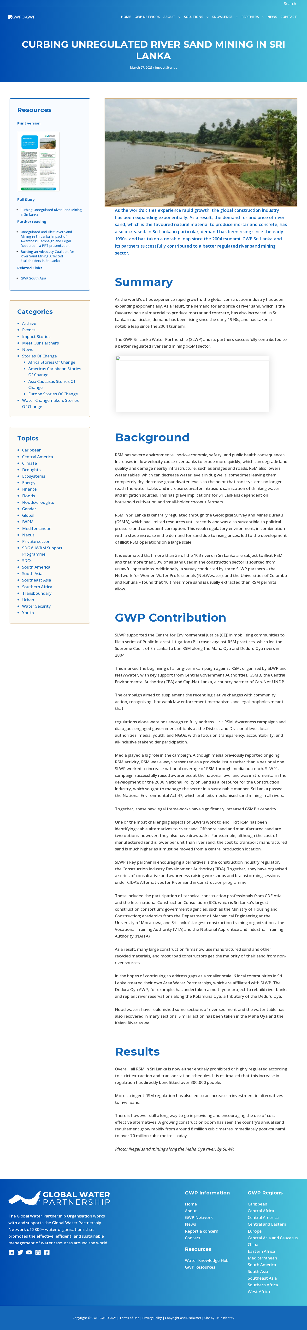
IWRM (28, 521)
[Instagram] (38, 1252)
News (272, 16)
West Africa (259, 1291)
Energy (28, 482)
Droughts (31, 469)
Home (126, 16)
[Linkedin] (11, 1252)
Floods (28, 496)
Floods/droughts (38, 502)
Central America (37, 456)
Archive (29, 323)
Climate (29, 463)
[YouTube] (29, 1252)
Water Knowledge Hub (207, 1260)
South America (36, 567)
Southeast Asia (36, 580)
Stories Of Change (39, 356)
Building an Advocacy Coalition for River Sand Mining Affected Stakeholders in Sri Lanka (47, 256)
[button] (291, 3)
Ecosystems (33, 476)
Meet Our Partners (40, 343)
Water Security (36, 606)
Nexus (28, 535)
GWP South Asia (33, 278)
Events (28, 329)
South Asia (32, 573)
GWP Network (147, 16)
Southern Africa (37, 586)
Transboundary (37, 593)
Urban (28, 599)
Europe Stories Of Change (53, 394)
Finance (29, 489)
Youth (28, 612)
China (253, 1244)
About (191, 1210)
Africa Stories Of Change (51, 362)
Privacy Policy (152, 1318)
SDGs (27, 560)
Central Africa (261, 1210)
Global (28, 515)
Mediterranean (36, 528)
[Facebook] (47, 1252)
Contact (288, 16)
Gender (29, 508)
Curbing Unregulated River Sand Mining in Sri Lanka (51, 212)
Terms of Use (129, 1318)
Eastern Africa (261, 1251)
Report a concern (201, 1231)
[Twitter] (20, 1252)
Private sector (36, 541)
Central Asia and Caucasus (273, 1238)
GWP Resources (200, 1267)
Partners (250, 16)
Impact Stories (166, 67)
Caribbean (31, 450)
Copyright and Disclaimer (183, 1318)
